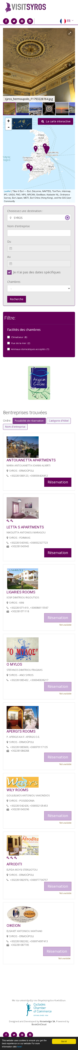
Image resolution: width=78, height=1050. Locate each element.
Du (9, 241)
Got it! (64, 1041)
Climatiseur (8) (19, 337)
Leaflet (7, 191)
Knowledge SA (47, 1021)
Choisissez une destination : (25, 211)
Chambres (13, 282)
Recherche (16, 299)
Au (9, 257)
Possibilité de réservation (29, 420)
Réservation (58, 482)
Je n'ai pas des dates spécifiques (37, 272)
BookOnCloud (39, 1024)
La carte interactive (58, 121)
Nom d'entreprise (18, 226)
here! (19, 1046)
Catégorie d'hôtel (59, 420)
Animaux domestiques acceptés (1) (30, 349)
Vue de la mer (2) (20, 343)
